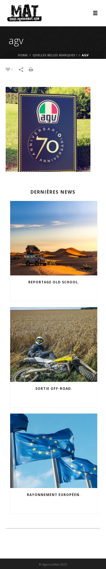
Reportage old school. (53, 282)
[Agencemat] (24, 12)
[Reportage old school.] (53, 238)
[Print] (34, 69)
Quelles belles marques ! (55, 55)
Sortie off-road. (53, 388)
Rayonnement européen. (54, 494)
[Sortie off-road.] (53, 344)
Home (23, 55)
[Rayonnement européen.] (53, 451)
